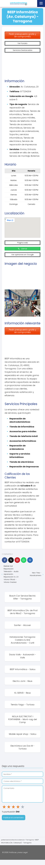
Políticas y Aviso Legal (18, 852)
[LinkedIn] (30, 560)
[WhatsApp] (23, 560)
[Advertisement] (22, 64)
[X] (11, 560)
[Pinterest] (17, 560)
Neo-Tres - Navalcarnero (35, 574)
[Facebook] (4, 560)
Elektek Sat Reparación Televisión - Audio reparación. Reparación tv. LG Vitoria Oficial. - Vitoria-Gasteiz (11, 574)
